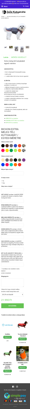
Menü (6, 6)
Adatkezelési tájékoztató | (14, 404)
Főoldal (2, 16)
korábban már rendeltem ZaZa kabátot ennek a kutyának (10, 271)
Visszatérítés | (6, 404)
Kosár (27, 6)
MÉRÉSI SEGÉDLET (18, 57)
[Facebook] (13, 387)
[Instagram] (17, 387)
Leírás (6, 57)
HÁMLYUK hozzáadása (12, 118)
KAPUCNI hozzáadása (12, 122)
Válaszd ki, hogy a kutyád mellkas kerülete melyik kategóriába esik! (10, 290)
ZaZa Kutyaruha (12, 390)
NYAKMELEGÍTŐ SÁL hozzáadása (15, 120)
